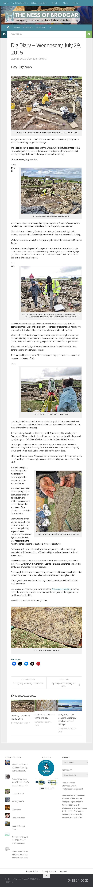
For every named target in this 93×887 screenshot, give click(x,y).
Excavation (16, 34)
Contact (76, 3)
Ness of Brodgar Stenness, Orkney (69, 784)
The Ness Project (19, 3)
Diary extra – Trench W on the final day (45, 716)
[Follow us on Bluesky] (69, 880)
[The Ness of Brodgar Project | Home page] (43, 17)
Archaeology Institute (61, 589)
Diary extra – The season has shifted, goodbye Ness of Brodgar (67, 719)
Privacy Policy (32, 871)
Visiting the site (18, 801)
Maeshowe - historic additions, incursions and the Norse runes (20, 854)
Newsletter (28, 27)
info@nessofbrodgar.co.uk (72, 788)
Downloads (41, 27)
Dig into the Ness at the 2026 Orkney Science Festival (20, 840)
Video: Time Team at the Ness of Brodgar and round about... (20, 767)
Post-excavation (18, 817)
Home (5, 3)
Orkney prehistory (38, 3)
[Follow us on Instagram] (77, 880)
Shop (65, 3)
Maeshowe (16, 809)
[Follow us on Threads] (82, 880)
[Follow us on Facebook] (73, 880)
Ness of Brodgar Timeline (18, 827)
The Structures (18, 793)
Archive (17, 27)
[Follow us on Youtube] (86, 880)
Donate (55, 3)
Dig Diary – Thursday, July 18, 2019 (20, 717)
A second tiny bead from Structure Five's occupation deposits (20, 782)
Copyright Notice (49, 871)
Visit (51, 27)
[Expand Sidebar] (4, 34)
